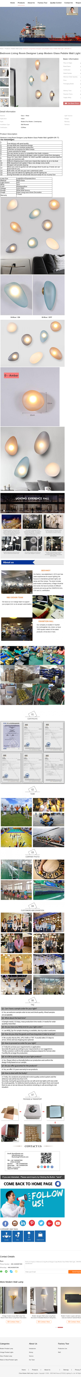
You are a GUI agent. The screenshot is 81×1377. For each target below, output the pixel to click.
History (31, 1352)
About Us (31, 3)
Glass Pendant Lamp (6, 1356)
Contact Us (68, 3)
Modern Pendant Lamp (6, 1348)
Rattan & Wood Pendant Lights (9, 1360)
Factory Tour (42, 3)
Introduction (32, 1348)
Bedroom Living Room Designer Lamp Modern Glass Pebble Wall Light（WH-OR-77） (47, 48)
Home (12, 3)
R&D (59, 1352)
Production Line (62, 1348)
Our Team (32, 1360)
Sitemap (66, 1369)
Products (21, 3)
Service (31, 1356)
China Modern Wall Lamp (26, 1373)
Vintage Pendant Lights (6, 1352)
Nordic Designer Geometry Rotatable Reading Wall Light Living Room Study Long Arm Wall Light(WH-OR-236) (44, 1317)
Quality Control (55, 3)
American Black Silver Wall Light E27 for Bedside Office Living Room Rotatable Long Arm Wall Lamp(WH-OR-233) (13, 1317)
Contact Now (14, 1322)
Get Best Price (73, 103)
